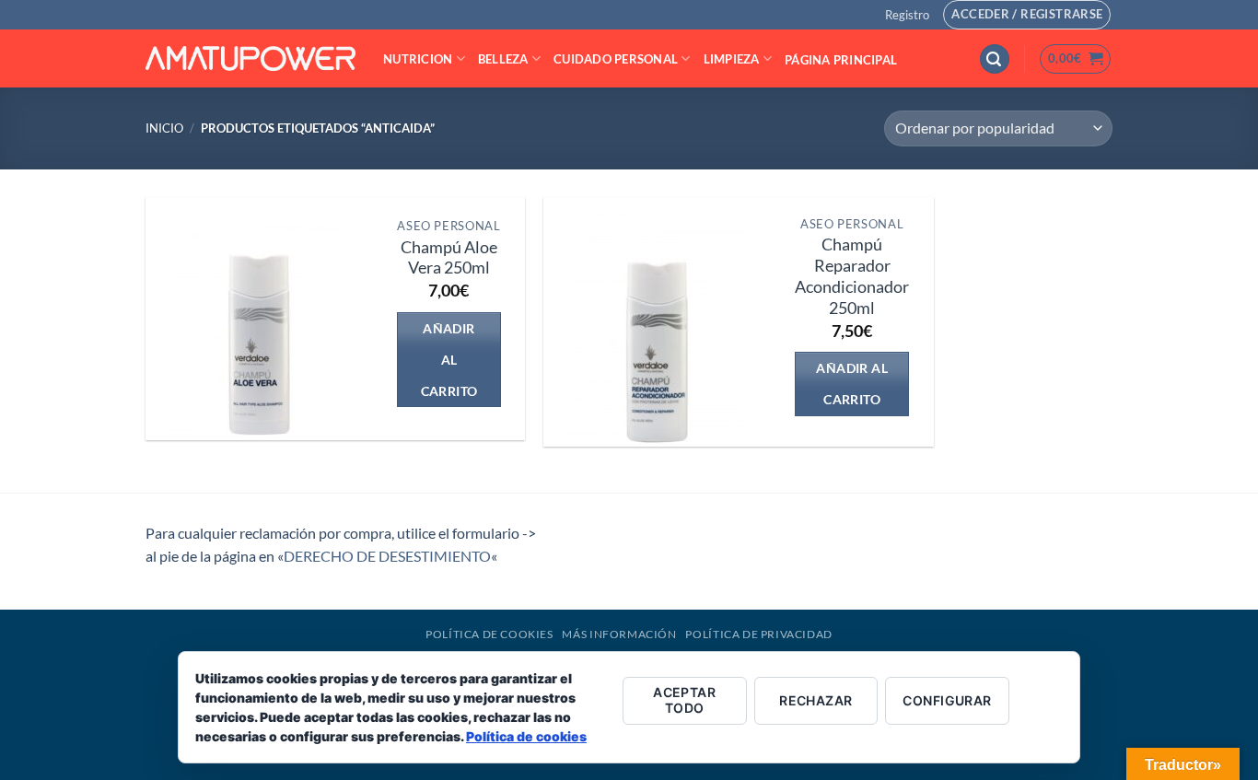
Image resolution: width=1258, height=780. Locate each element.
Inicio (164, 128)
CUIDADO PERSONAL (615, 59)
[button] (907, 15)
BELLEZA (503, 59)
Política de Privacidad (758, 634)
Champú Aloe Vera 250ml (449, 258)
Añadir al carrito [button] (449, 359)
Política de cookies (526, 736)
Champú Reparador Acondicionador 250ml (852, 276)
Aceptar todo (684, 700)
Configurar (947, 700)
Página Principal (841, 59)
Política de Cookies (489, 634)
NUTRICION (417, 59)
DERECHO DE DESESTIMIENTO (387, 556)
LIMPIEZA (732, 59)
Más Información (619, 634)
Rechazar (815, 700)
